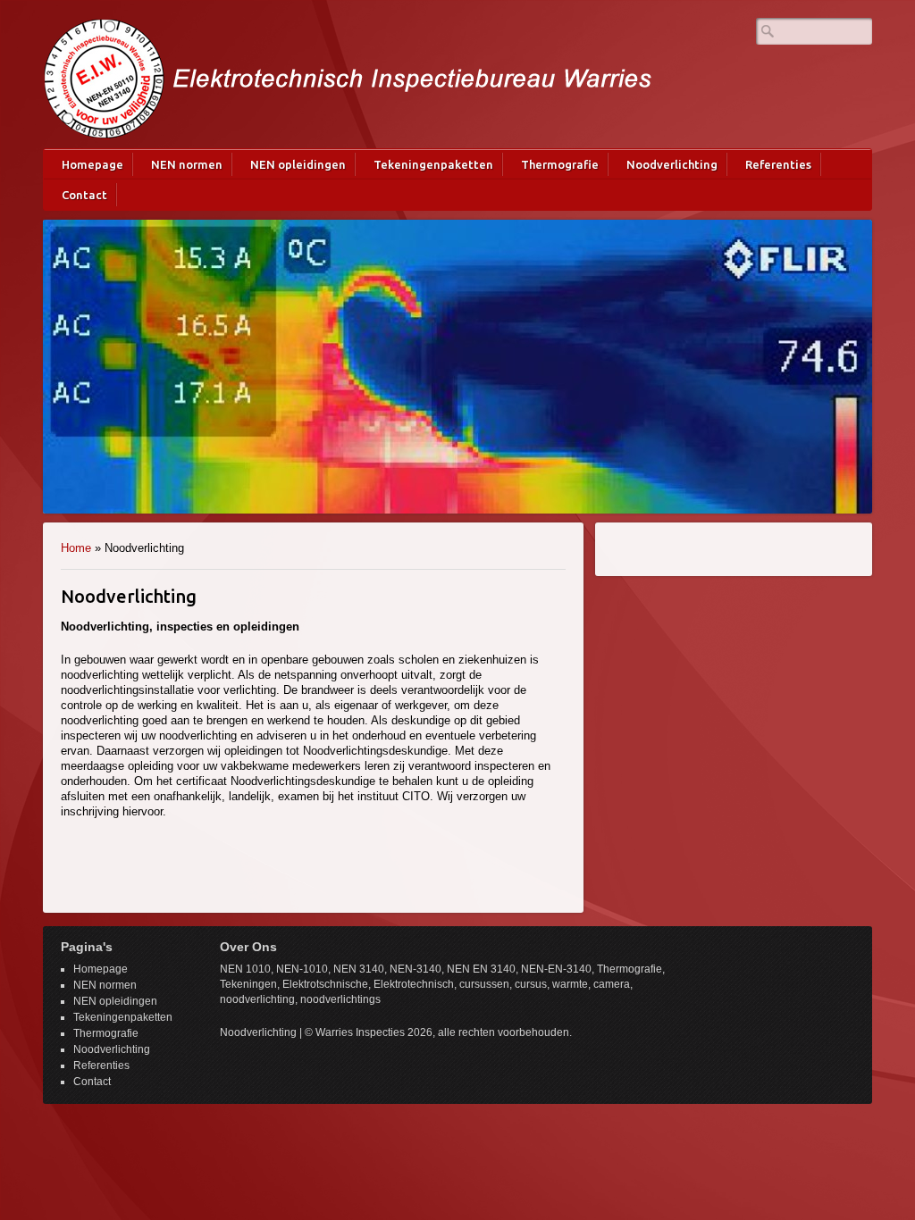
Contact (84, 194)
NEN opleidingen (298, 164)
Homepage (92, 164)
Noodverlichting (672, 164)
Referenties (778, 164)
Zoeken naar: (767, 31)
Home (76, 548)
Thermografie (560, 164)
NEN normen (186, 164)
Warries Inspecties (348, 78)
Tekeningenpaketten (433, 164)
